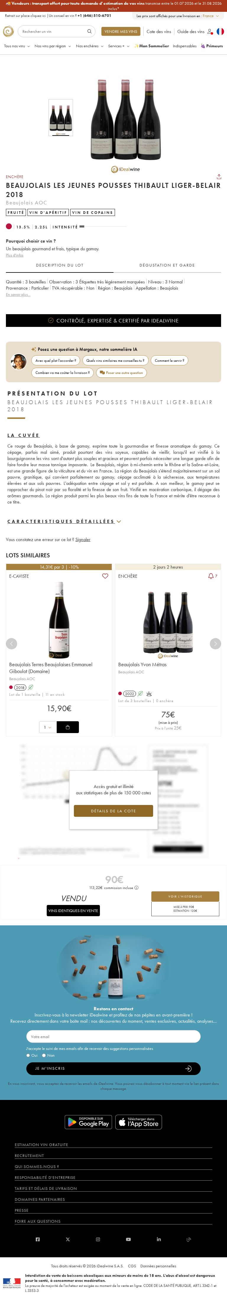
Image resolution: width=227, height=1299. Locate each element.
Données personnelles (158, 1266)
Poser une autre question (124, 372)
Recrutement (29, 1155)
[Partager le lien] (219, 176)
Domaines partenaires (40, 1199)
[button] (121, 117)
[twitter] (68, 1239)
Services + (116, 46)
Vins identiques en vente (73, 910)
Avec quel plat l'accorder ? (55, 360)
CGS (132, 1266)
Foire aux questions (38, 1221)
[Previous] (11, 643)
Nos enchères (87, 46)
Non (51, 1055)
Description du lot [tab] (60, 265)
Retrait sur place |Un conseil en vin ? (58, 15)
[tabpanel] (113, 291)
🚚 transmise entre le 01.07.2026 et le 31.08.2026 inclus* (114, 6)
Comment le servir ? (169, 360)
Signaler (82, 539)
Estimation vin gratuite (41, 1144)
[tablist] (113, 265)
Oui (34, 1055)
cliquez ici (38, 15)
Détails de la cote (113, 811)
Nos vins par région (50, 46)
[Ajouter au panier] (68, 727)
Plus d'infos (14, 255)
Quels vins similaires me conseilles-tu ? (115, 360)
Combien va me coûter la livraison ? (62, 372)
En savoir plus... (18, 294)
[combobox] (211, 16)
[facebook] (38, 1239)
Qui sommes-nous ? (37, 1166)
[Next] (215, 643)
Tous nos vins (14, 46)
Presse (22, 1210)
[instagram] (98, 1239)
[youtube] (128, 1239)
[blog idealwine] (189, 1239)
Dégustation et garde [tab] (167, 265)
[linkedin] (159, 1239)
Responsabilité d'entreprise (45, 1177)
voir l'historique (185, 896)
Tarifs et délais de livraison (46, 1188)
